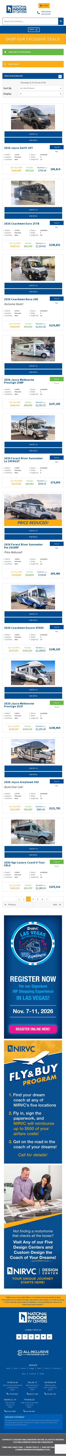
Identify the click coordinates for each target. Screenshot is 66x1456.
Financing (56, 1368)
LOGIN (45, 5)
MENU (32, 29)
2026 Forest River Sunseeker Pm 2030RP (23, 546)
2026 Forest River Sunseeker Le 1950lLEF (23, 460)
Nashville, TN (10, 1399)
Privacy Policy (32, 1447)
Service (23, 1368)
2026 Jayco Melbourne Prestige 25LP (19, 705)
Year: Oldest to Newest (27, 88)
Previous (12, 904)
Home (8, 1368)
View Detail (33, 140)
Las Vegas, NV (50, 1382)
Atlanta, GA (12, 1382)
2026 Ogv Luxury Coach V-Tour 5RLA (24, 864)
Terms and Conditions (12, 1447)
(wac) (46, 167)
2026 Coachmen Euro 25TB (21, 223)
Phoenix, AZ (29, 1399)
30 (20, 94)
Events (47, 1368)
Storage (31, 1368)
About (24, 1374)
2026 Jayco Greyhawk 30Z (21, 782)
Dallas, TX (32, 1382)
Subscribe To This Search (19, 52)
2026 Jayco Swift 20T (18, 148)
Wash (39, 1368)
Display (7, 93)
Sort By (7, 88)
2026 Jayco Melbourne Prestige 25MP (19, 381)
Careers (42, 1374)
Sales (15, 1368)
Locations (32, 1374)
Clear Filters (13, 64)
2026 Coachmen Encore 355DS (24, 628)
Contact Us (33, 134)
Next (55, 904)
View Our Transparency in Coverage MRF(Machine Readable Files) (40, 1448)
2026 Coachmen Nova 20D (21, 299)
